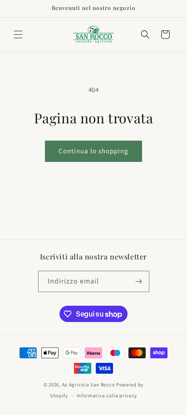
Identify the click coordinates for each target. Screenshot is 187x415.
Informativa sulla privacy (107, 395)
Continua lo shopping (93, 150)
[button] (18, 34)
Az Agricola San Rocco (88, 384)
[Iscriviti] (139, 281)
